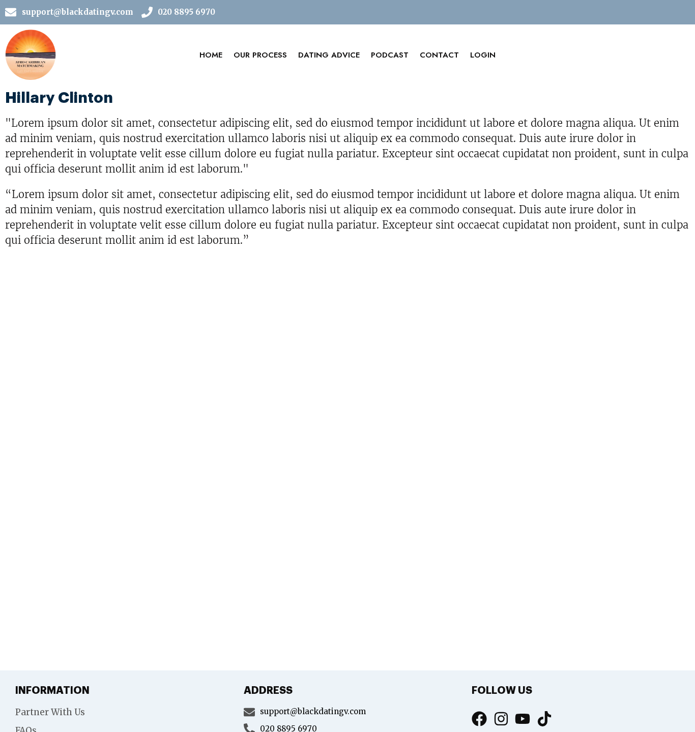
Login (483, 55)
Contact (439, 55)
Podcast (390, 55)
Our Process (260, 55)
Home (210, 55)
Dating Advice (329, 55)
